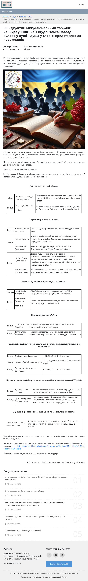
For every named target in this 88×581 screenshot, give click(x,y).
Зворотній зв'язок (58, 564)
